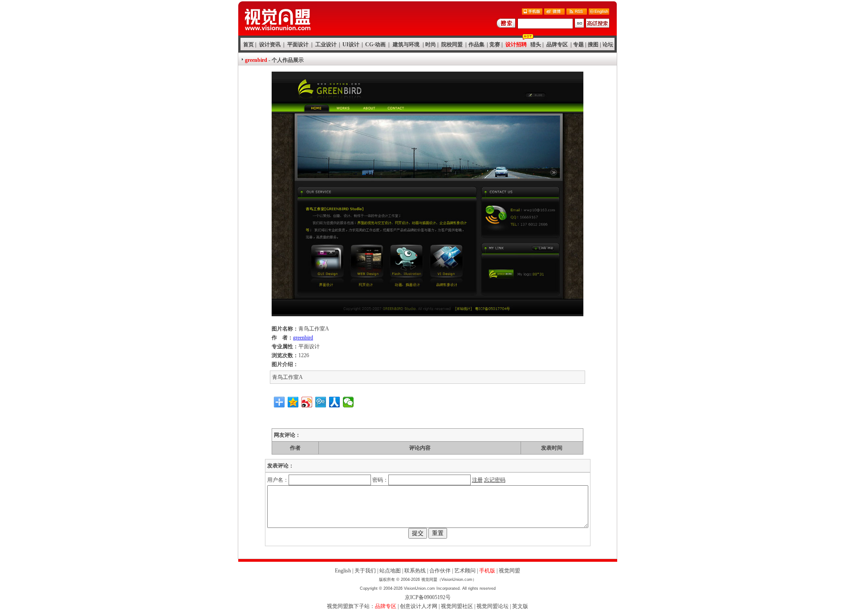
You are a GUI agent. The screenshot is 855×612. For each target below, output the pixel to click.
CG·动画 (375, 44)
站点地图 (390, 571)
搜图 (593, 44)
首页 (248, 44)
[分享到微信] (348, 402)
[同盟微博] (554, 12)
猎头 (535, 44)
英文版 (520, 606)
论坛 (608, 44)
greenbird (303, 337)
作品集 (476, 44)
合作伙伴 (440, 571)
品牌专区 (557, 44)
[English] (599, 12)
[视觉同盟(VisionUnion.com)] (277, 33)
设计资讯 (270, 44)
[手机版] (532, 12)
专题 (578, 44)
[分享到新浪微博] (307, 402)
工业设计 (326, 44)
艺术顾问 (465, 571)
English (343, 571)
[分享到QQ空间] (293, 402)
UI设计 (350, 44)
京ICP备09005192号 (428, 597)
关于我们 (365, 571)
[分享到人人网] (334, 402)
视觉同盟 (509, 571)
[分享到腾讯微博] (320, 402)
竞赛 (494, 44)
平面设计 (298, 44)
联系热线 (415, 571)
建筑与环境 (406, 44)
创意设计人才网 (418, 606)
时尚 (430, 44)
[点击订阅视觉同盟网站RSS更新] (576, 12)
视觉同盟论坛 (492, 606)
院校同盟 (452, 44)
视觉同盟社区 (457, 606)
